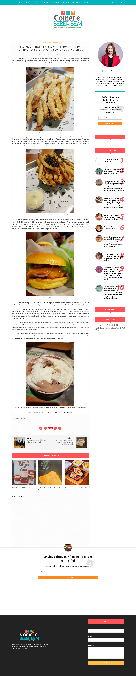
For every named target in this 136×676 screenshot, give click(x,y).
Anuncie (79, 2)
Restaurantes (36, 2)
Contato (87, 2)
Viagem (98, 330)
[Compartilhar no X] (45, 428)
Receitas (71, 2)
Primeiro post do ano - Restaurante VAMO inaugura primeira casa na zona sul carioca (113, 257)
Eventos (64, 2)
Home (13, 2)
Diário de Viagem (23, 2)
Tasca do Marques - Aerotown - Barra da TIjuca (114, 228)
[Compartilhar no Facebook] (40, 428)
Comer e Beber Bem (46, 672)
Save (51, 428)
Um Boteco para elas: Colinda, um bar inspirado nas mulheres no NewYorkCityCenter (114, 171)
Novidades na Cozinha (51, 2)
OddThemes (70, 672)
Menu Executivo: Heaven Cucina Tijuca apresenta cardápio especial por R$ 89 (113, 217)
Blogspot (94, 672)
